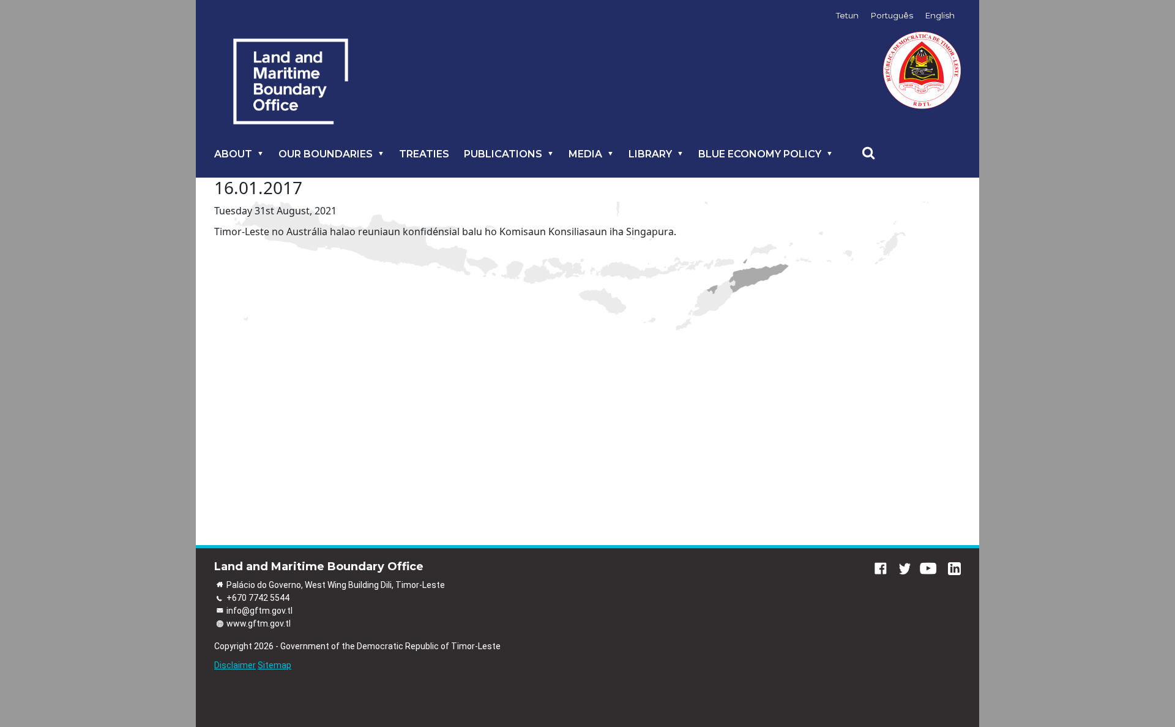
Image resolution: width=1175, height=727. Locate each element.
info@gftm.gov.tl (259, 611)
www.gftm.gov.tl (258, 623)
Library (650, 154)
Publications (503, 154)
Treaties (424, 154)
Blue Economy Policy (759, 154)
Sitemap (274, 665)
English (940, 15)
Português (892, 15)
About (233, 154)
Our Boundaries (325, 154)
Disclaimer (235, 665)
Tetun (847, 15)
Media (585, 154)
